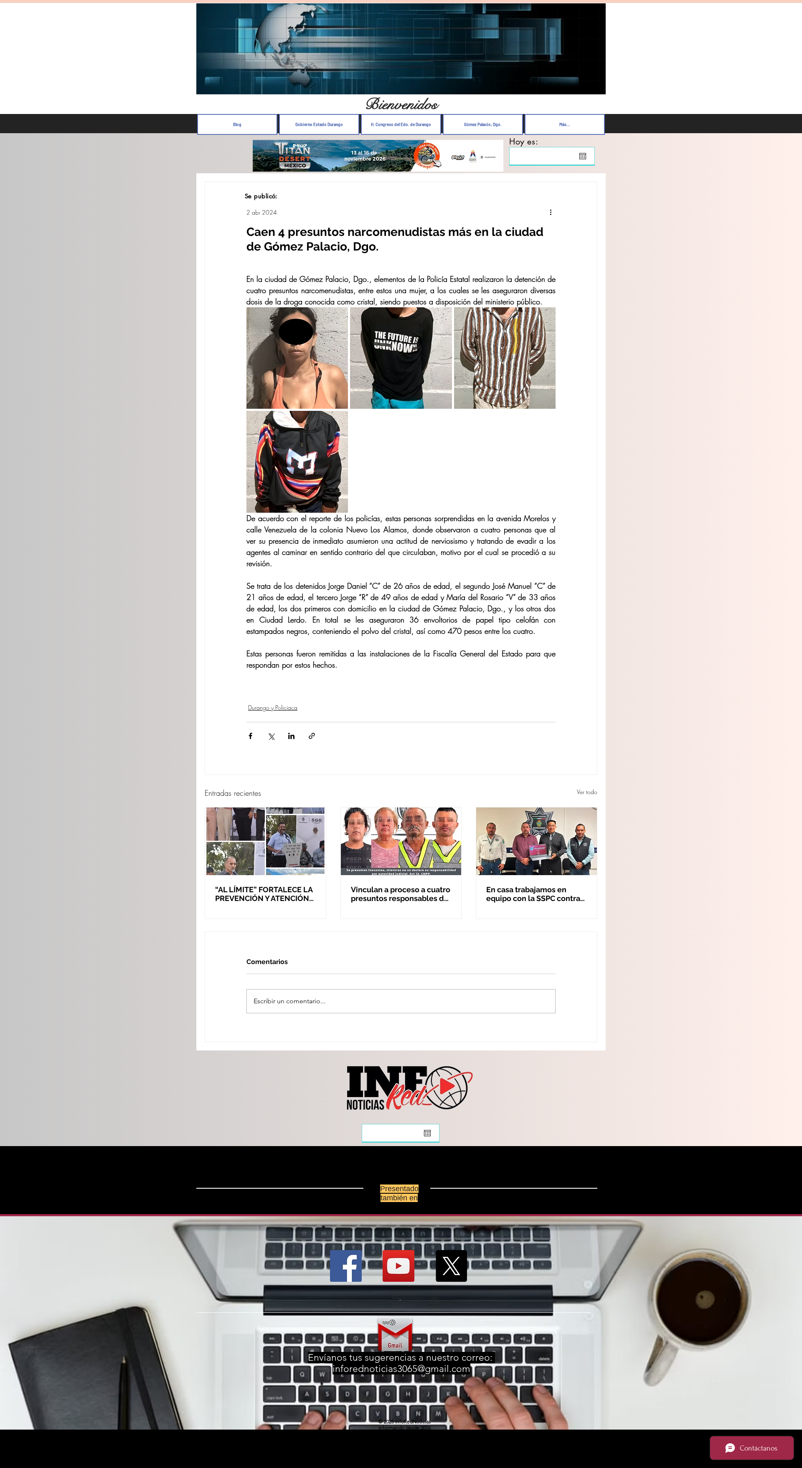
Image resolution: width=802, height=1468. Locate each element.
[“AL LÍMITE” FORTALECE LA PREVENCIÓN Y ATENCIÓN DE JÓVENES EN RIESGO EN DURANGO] (265, 841)
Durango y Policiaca (272, 707)
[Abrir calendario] (582, 156)
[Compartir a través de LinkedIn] (291, 736)
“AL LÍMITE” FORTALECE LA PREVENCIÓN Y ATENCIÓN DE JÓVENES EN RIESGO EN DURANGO (265, 894)
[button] (595, 85)
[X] (451, 1266)
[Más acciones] (551, 212)
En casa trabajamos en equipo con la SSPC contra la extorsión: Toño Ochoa (533, 894)
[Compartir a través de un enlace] (312, 736)
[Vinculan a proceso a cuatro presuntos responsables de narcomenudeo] (401, 841)
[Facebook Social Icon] (346, 1266)
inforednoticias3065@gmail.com (401, 1368)
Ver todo (587, 792)
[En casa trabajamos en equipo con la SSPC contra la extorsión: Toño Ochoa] (536, 841)
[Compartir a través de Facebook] (250, 736)
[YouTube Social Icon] (398, 1266)
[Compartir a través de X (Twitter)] (271, 736)
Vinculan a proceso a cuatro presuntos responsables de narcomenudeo (400, 894)
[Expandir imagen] (297, 358)
